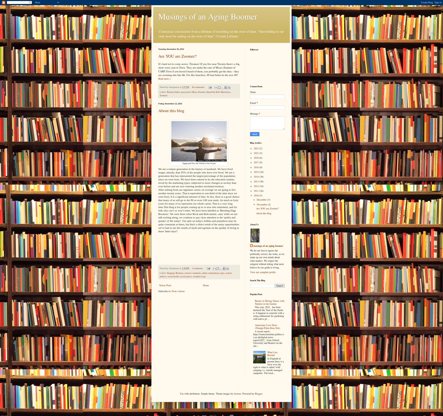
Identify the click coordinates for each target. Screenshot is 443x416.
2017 (256, 162)
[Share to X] (222, 87)
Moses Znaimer (198, 92)
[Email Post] (209, 87)
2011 (256, 190)
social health (173, 276)
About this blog (171, 110)
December (262, 199)
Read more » (164, 78)
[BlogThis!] (219, 87)
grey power (186, 92)
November (262, 204)
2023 (256, 148)
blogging (171, 273)
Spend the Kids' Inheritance (218, 92)
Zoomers (164, 95)
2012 (256, 186)
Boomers (179, 273)
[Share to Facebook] (226, 87)
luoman (237, 393)
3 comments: (198, 268)
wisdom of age (199, 276)
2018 (256, 157)
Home (206, 285)
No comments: (198, 87)
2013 (256, 181)
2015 (256, 172)
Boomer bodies (173, 92)
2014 (256, 176)
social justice (186, 276)
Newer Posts (165, 285)
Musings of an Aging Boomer (207, 16)
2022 (256, 153)
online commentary (210, 273)
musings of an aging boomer (268, 246)
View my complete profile (263, 272)
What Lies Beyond (272, 354)
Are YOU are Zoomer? (177, 56)
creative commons (192, 273)
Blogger (258, 393)
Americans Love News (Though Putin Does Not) (267, 326)
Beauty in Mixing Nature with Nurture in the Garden (269, 302)
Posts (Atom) (178, 291)
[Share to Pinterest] (229, 87)
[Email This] (216, 87)
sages (222, 273)
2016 (256, 167)
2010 (256, 195)
